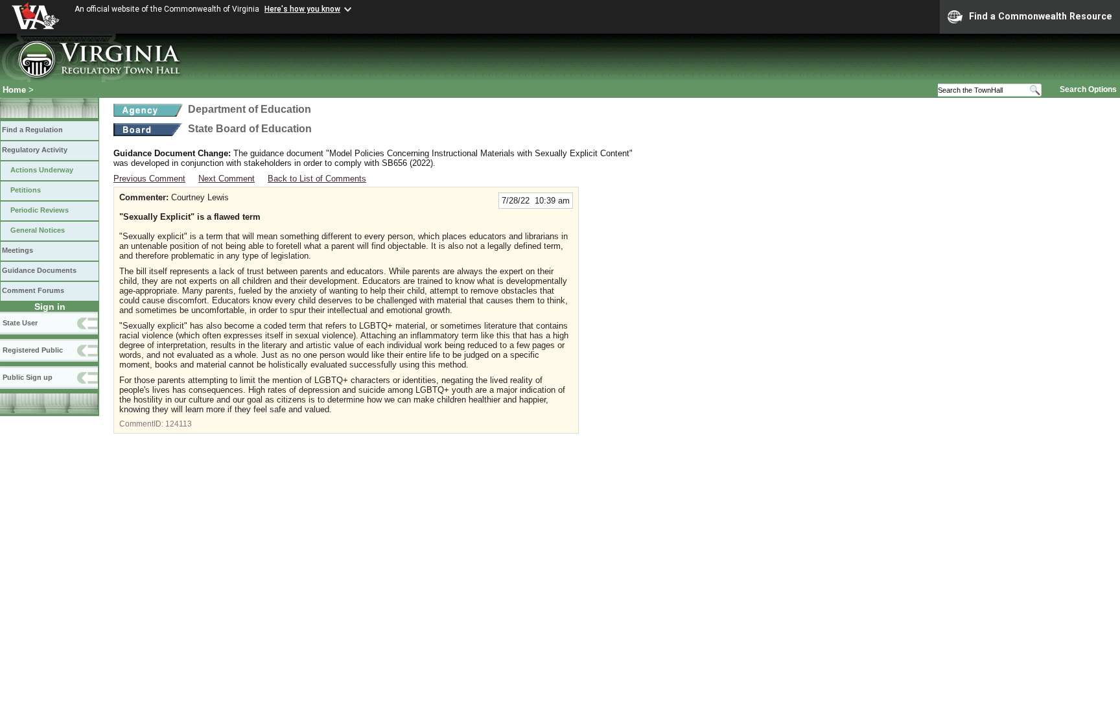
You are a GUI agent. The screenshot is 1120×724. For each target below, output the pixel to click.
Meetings (17, 250)
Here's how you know (302, 9)
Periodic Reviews (39, 210)
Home (14, 90)
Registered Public (33, 350)
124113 (178, 424)
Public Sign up (27, 377)
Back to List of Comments (317, 178)
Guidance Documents (39, 270)
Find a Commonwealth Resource (1040, 16)
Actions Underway (41, 170)
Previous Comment (149, 178)
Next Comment (226, 178)
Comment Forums (33, 290)
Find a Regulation (32, 130)
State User (20, 323)
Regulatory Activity (34, 150)
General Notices (37, 230)
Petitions (25, 190)
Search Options (1088, 89)
